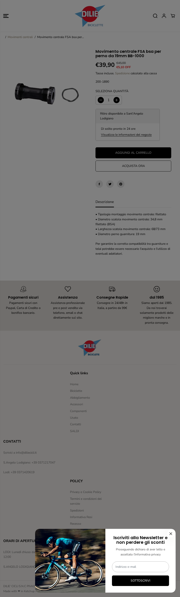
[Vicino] (171, 534)
